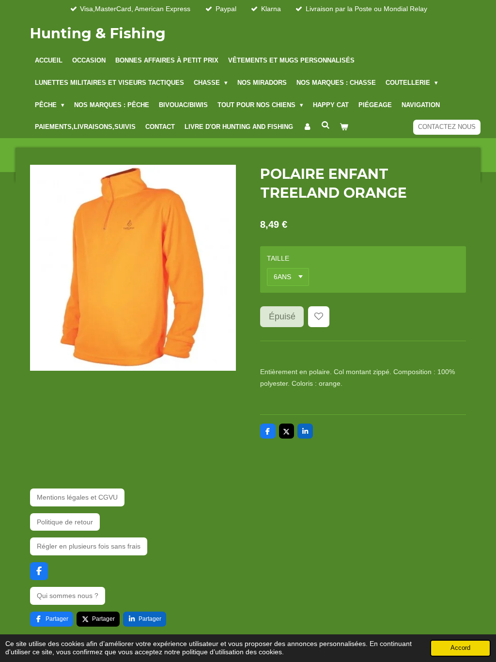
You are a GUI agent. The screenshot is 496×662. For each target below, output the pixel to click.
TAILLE (278, 258)
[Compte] (307, 127)
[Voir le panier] (344, 127)
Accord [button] (460, 648)
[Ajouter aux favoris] (318, 317)
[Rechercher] (325, 125)
